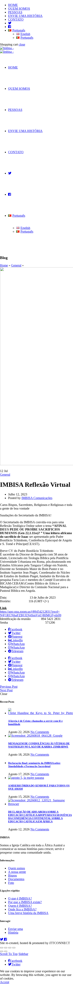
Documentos (16, 879)
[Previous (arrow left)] (1, 951)
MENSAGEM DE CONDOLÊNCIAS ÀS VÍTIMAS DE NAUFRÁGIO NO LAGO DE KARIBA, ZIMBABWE (39, 745)
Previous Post (8, 686)
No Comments (39, 732)
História (13, 932)
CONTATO (16, 19)
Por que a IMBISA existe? (25, 902)
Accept (4, 982)
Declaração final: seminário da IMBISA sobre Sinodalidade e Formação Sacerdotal (34, 764)
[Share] (5, 947)
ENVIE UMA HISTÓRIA (25, 16)
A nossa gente (17, 872)
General (16, 265)
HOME (13, 5)
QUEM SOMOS (19, 8)
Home (4, 265)
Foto (11, 882)
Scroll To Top (9, 954)
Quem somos (16, 868)
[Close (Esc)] (1, 947)
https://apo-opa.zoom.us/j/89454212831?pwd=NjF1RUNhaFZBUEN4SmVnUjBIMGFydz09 (30, 613)
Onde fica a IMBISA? (22, 909)
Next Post (6, 690)
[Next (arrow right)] (5, 951)
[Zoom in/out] (13, 947)
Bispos (12, 875)
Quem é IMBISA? (20, 905)
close (22, 44)
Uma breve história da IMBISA (28, 913)
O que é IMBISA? (20, 898)
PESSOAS (15, 12)
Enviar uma (15, 929)
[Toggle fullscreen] (9, 947)
